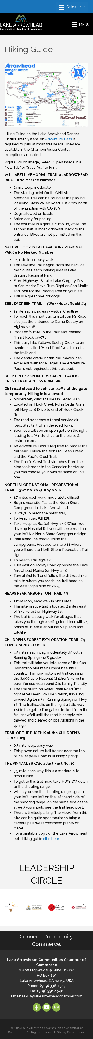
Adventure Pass (58, 139)
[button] (10, 904)
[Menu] (72, 7)
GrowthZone (76, 1032)
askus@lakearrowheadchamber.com (52, 996)
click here (51, 839)
